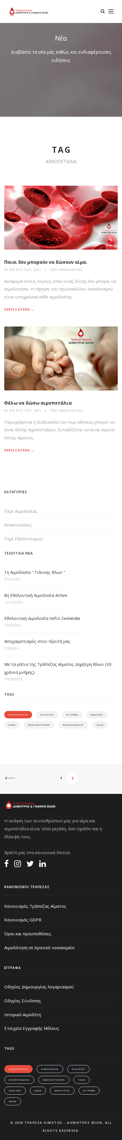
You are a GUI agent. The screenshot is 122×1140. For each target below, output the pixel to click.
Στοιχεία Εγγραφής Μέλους (31, 1028)
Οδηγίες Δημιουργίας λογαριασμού (39, 987)
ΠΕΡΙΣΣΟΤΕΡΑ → (19, 309)
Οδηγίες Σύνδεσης (22, 1000)
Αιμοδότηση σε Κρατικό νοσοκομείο (39, 947)
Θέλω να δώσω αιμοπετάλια (38, 403)
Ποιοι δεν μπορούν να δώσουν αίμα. (45, 262)
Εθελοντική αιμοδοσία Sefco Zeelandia (42, 618)
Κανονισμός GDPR (22, 920)
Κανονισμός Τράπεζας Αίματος (35, 906)
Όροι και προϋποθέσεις (27, 933)
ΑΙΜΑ (12, 724)
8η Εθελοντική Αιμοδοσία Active (35, 595)
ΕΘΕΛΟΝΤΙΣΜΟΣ (39, 724)
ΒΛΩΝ (12, 1101)
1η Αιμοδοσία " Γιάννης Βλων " (34, 572)
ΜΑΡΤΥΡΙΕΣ (62, 1090)
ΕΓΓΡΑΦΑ (72, 714)
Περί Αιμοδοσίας (67, 269)
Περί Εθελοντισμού (23, 538)
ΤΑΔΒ (99, 724)
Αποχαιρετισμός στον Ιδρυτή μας (37, 641)
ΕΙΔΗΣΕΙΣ (47, 714)
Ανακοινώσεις (18, 525)
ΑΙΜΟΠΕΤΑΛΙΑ (18, 714)
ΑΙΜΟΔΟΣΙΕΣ (50, 1068)
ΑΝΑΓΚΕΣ (97, 714)
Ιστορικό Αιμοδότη (22, 1014)
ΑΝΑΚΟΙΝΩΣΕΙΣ (73, 724)
